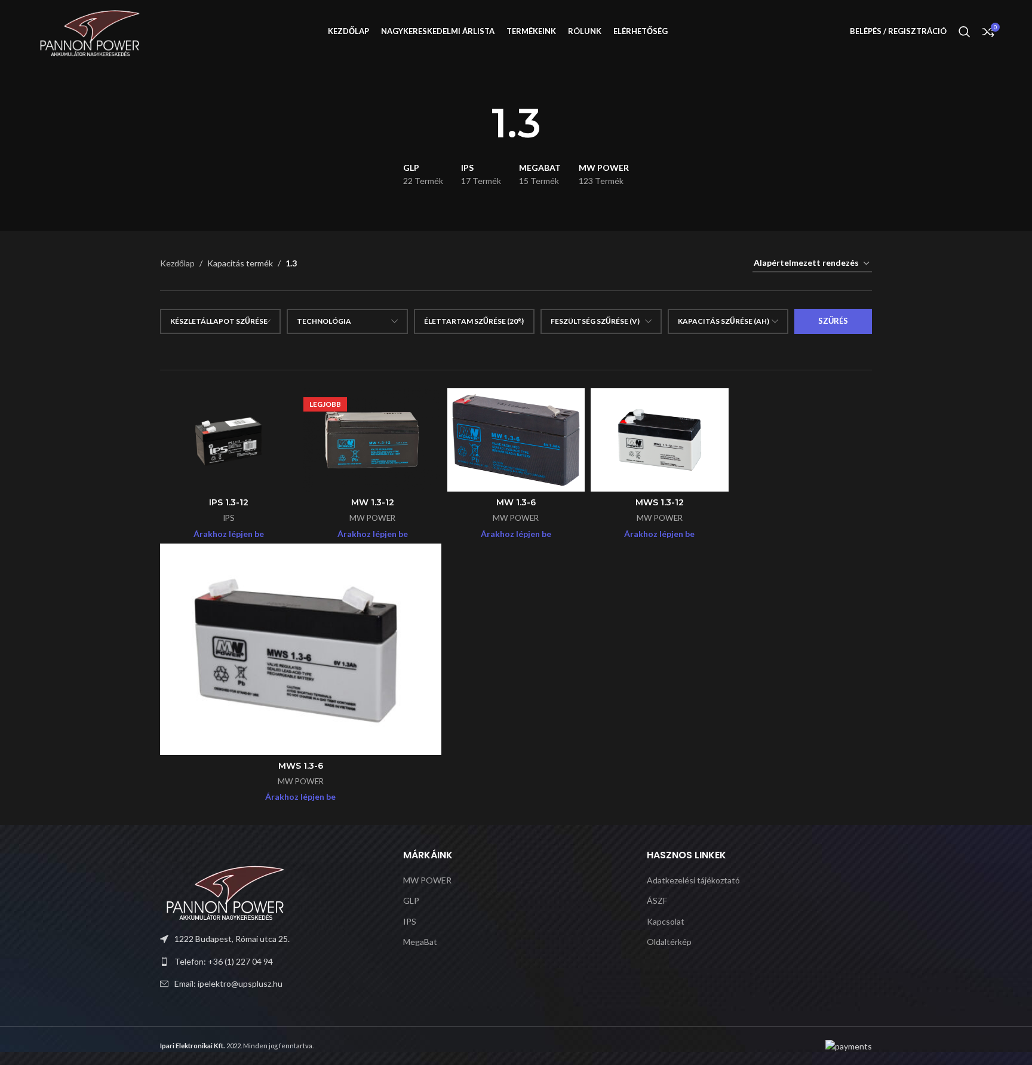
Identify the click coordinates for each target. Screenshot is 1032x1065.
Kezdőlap (177, 263)
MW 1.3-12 (372, 502)
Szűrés (833, 321)
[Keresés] (964, 32)
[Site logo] (90, 30)
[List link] (272, 961)
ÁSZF (657, 900)
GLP (411, 900)
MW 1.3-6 (516, 502)
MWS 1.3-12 (659, 502)
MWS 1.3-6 (300, 765)
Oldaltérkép (669, 942)
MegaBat (420, 942)
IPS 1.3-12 (228, 502)
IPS (229, 518)
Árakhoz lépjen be (229, 534)
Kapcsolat (665, 921)
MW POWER (372, 518)
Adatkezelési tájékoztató (693, 880)
